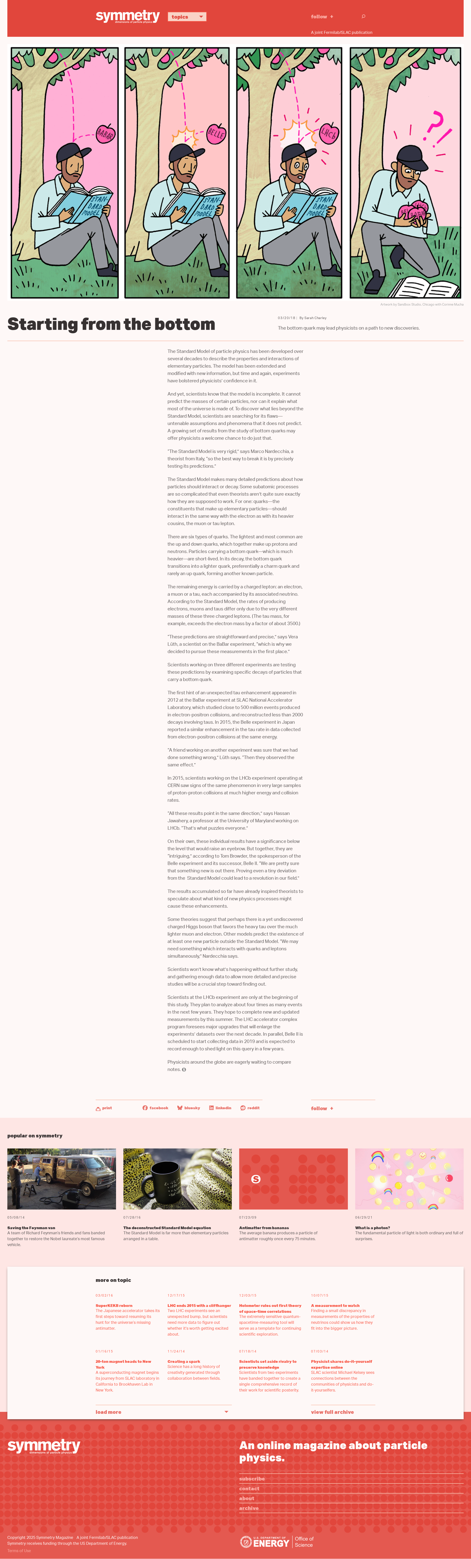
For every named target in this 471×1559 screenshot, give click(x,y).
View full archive (332, 1411)
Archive (249, 1508)
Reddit (253, 1107)
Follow (319, 16)
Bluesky (192, 1107)
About (246, 1498)
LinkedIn (223, 1107)
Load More (108, 1411)
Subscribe (252, 1478)
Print (107, 1107)
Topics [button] (180, 16)
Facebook (158, 1107)
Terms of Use (19, 1551)
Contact (249, 1488)
